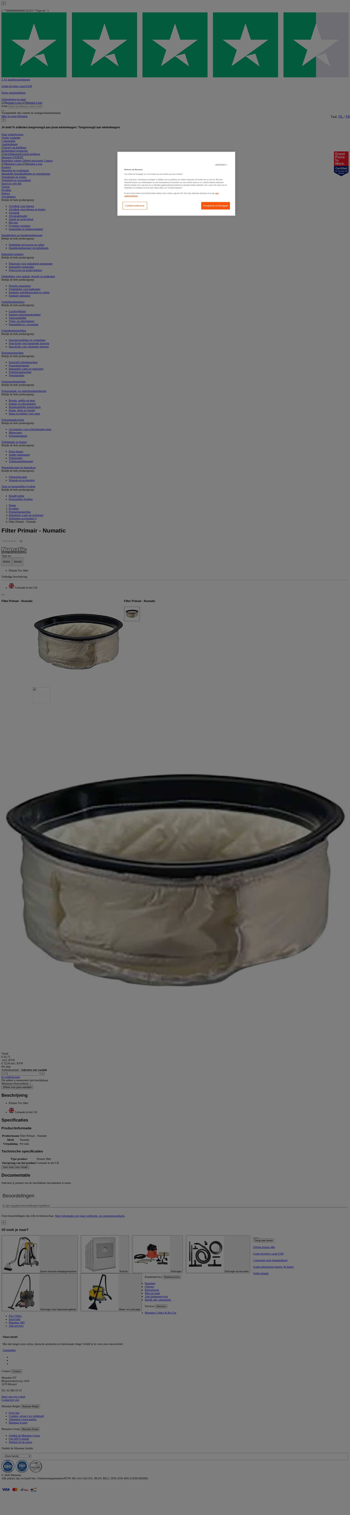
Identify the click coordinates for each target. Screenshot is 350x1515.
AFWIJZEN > (221, 165)
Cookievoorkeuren (134, 205)
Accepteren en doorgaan (215, 205)
